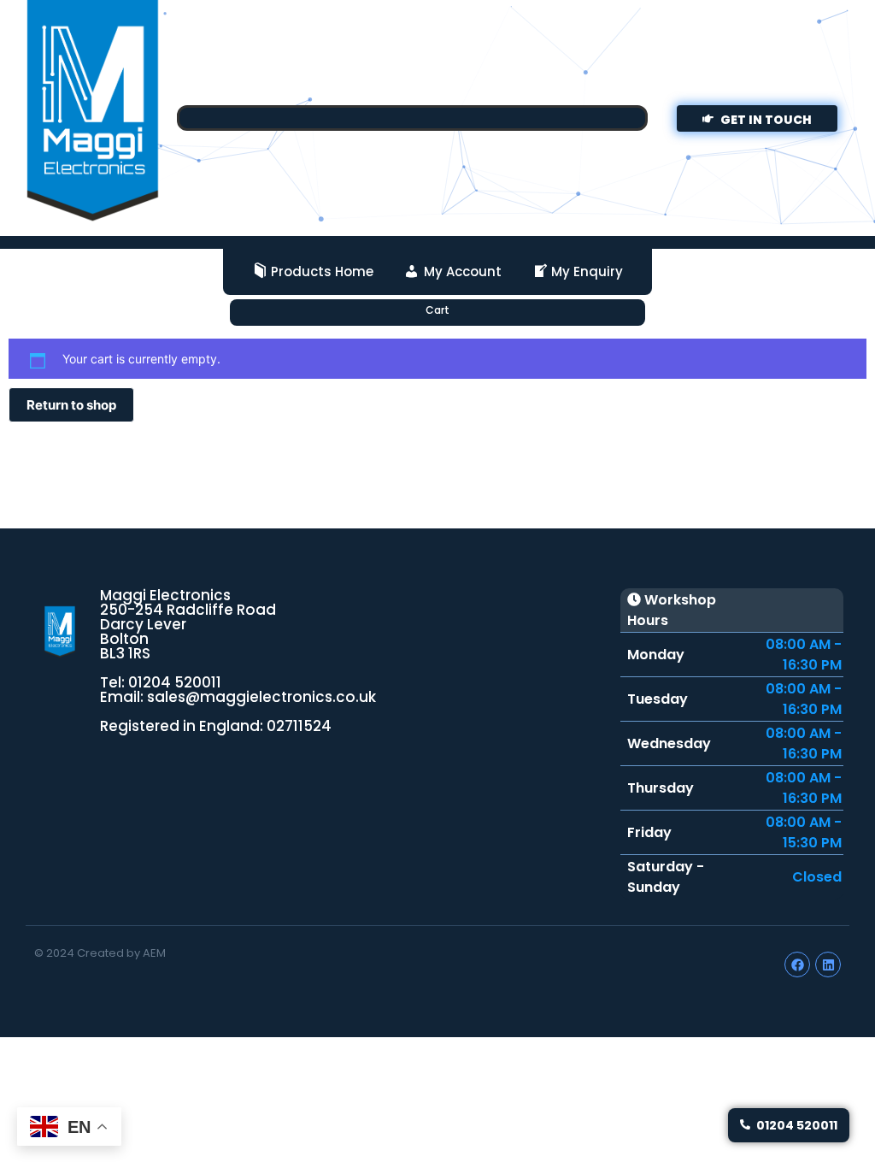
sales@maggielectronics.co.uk (261, 697)
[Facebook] (797, 964)
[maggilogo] (59, 631)
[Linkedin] (828, 964)
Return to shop (71, 405)
